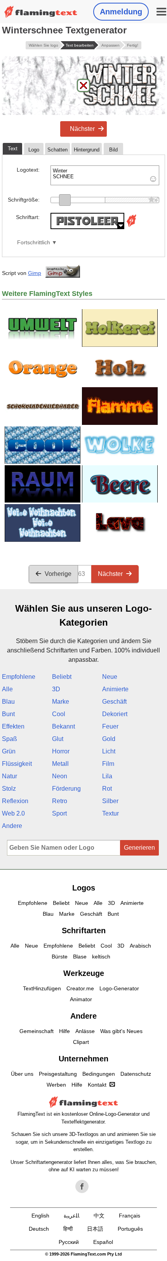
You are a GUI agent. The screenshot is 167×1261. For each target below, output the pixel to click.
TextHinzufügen (42, 988)
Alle (7, 689)
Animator (81, 999)
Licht (108, 751)
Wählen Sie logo (43, 45)
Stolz (9, 788)
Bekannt (63, 726)
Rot (107, 788)
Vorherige (58, 573)
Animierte (115, 689)
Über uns (22, 1074)
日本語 (95, 1229)
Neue (109, 676)
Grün (9, 751)
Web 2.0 (13, 813)
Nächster (82, 128)
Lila (107, 776)
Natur (9, 776)
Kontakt (97, 1085)
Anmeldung (121, 11)
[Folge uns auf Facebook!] (82, 1186)
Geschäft (114, 701)
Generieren (139, 847)
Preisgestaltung (58, 1074)
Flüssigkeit (17, 763)
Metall (60, 763)
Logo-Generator (119, 988)
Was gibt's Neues (121, 1031)
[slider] (65, 200)
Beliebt (61, 676)
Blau (8, 701)
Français (129, 1215)
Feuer (110, 726)
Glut (57, 739)
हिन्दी (68, 1229)
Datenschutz (135, 1074)
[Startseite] (41, 12)
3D (56, 689)
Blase (80, 956)
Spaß (9, 739)
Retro (59, 801)
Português (130, 1229)
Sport (59, 813)
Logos (83, 888)
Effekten (13, 726)
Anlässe (85, 1031)
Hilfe (64, 1031)
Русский (69, 1242)
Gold (108, 739)
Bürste (60, 956)
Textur (110, 813)
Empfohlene (18, 676)
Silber (110, 801)
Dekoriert (114, 714)
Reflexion (15, 801)
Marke (60, 701)
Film (108, 763)
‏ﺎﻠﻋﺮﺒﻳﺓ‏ (71, 1215)
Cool (58, 714)
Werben (56, 1085)
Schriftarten (84, 930)
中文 (99, 1215)
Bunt (8, 714)
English (40, 1215)
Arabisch (140, 946)
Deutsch (39, 1229)
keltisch (101, 956)
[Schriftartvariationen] (131, 227)
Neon (59, 776)
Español (103, 1242)
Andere (12, 826)
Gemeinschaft (36, 1031)
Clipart (81, 1042)
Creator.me (80, 988)
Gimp (34, 273)
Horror (61, 751)
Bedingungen (98, 1074)
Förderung (66, 788)
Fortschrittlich (33, 242)
